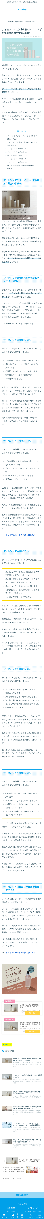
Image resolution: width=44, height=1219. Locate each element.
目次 (19, 131)
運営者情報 (11, 1208)
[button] (39, 649)
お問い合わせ (11, 1211)
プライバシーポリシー (32, 1211)
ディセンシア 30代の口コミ (17, 152)
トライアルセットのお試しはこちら (21, 535)
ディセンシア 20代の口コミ (17, 149)
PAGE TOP (23, 1195)
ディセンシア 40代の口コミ (17, 155)
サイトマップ (32, 1208)
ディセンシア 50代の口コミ (17, 159)
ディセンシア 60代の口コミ (17, 162)
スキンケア (7, 1045)
